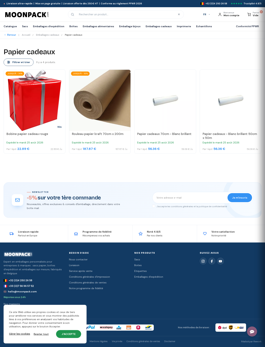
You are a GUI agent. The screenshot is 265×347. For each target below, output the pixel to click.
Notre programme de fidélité (86, 288)
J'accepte (69, 334)
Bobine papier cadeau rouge (27, 134)
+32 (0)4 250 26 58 (20, 280)
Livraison (74, 265)
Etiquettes (140, 271)
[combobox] (125, 14)
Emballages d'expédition (148, 276)
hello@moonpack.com (22, 291)
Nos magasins (12, 304)
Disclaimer (169, 341)
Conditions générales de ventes (88, 282)
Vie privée (117, 341)
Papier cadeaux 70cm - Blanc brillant (164, 134)
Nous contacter (78, 259)
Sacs (137, 259)
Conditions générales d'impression (89, 276)
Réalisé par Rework (251, 341)
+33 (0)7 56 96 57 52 (21, 286)
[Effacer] (178, 14)
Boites (138, 265)
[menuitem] (11, 26)
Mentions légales (99, 341)
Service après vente (80, 271)
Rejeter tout (41, 334)
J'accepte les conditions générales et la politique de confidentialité (191, 206)
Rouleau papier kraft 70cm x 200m (97, 134)
